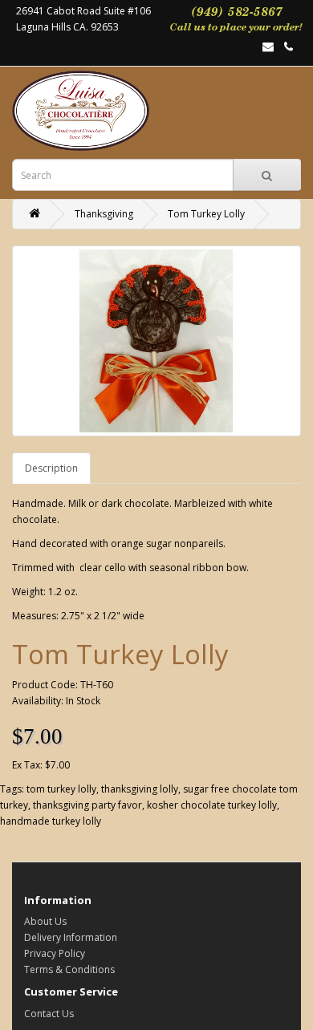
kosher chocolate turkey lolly (212, 805)
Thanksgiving (104, 214)
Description (51, 468)
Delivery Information (70, 937)
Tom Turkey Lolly (206, 214)
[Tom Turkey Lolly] (156, 340)
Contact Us (49, 1013)
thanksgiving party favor (87, 805)
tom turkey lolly (61, 789)
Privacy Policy (54, 953)
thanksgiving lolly (139, 789)
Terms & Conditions (69, 969)
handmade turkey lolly (50, 821)
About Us (45, 921)
